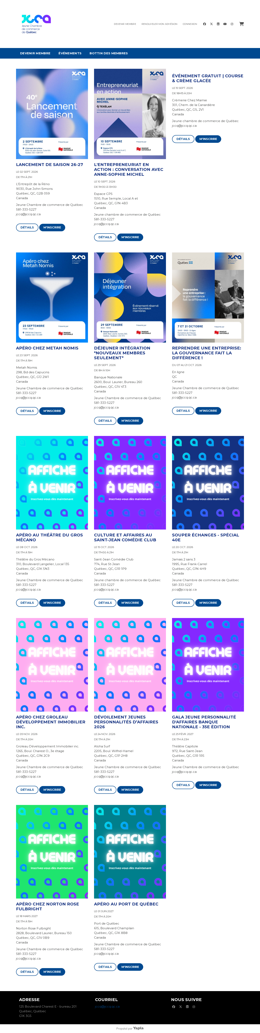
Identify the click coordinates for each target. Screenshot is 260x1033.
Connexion (190, 24)
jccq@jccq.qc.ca (107, 1006)
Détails (27, 227)
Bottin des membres (109, 53)
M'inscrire (52, 227)
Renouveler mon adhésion (160, 24)
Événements (69, 53)
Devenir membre (125, 24)
